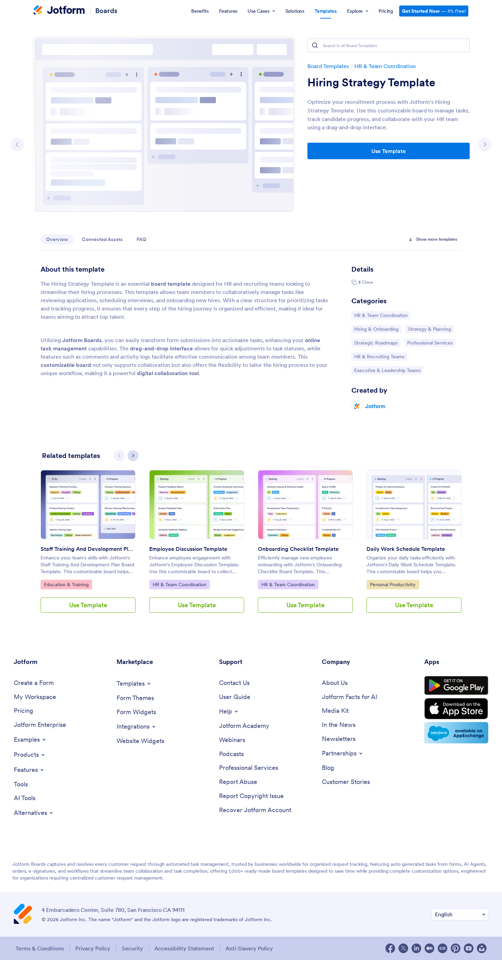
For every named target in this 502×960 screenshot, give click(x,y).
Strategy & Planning (429, 329)
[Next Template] (485, 144)
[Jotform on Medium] (429, 948)
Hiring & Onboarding (376, 329)
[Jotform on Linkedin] (416, 948)
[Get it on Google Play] (456, 685)
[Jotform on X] (403, 948)
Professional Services (429, 342)
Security (132, 948)
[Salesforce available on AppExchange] (456, 732)
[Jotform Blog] (442, 948)
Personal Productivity (393, 584)
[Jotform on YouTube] (468, 948)
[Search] (315, 45)
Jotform (375, 406)
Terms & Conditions (39, 948)
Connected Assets (102, 239)
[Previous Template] (17, 144)
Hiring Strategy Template (371, 82)
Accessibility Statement (184, 948)
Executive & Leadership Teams (387, 370)
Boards (106, 10)
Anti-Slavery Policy (249, 948)
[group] (88, 547)
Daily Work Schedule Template (406, 548)
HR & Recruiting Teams (379, 356)
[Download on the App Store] (456, 708)
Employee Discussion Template (188, 548)
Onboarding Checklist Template (298, 548)
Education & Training (66, 584)
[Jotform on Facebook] (390, 948)
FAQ (141, 239)
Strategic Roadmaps (375, 342)
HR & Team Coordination (385, 66)
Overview (57, 239)
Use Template (388, 151)
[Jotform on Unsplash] (482, 948)
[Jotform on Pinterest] (455, 948)
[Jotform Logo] (59, 11)
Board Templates (328, 66)
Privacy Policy (92, 948)
